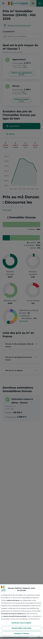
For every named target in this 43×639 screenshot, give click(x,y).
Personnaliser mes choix (21, 628)
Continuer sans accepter (21, 623)
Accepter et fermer (21, 633)
